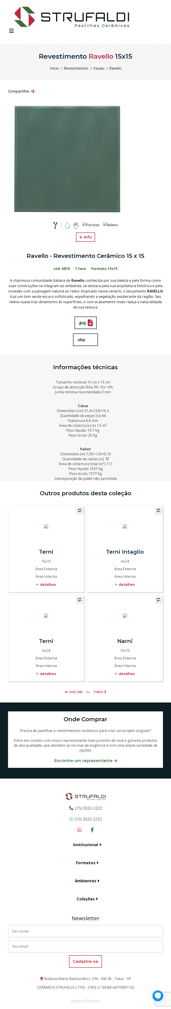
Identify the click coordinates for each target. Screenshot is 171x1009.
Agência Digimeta (85, 1000)
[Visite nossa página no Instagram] (79, 829)
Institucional (85, 844)
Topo (98, 692)
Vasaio (98, 68)
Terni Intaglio (125, 552)
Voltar (76, 692)
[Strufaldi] (71, 16)
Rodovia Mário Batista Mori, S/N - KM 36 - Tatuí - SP (87, 978)
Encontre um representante (83, 760)
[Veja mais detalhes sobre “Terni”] (46, 526)
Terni (46, 552)
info (88, 237)
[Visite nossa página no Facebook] (92, 829)
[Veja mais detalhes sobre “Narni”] (125, 615)
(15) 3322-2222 (88, 808)
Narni (125, 641)
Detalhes (48, 584)
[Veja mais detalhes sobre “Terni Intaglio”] (125, 526)
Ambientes (85, 880)
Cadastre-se (85, 961)
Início (54, 68)
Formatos (85, 862)
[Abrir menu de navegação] (11, 31)
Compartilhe (18, 91)
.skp (81, 339)
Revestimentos (76, 68)
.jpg (82, 322)
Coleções (86, 898)
